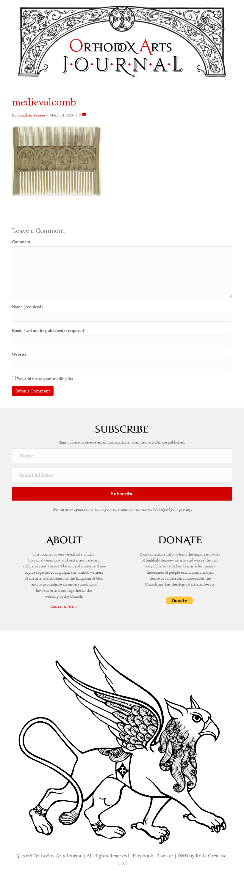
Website (19, 354)
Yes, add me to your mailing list (44, 378)
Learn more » (64, 606)
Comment (21, 241)
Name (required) (27, 307)
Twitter (165, 855)
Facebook (143, 855)
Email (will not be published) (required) (49, 330)
